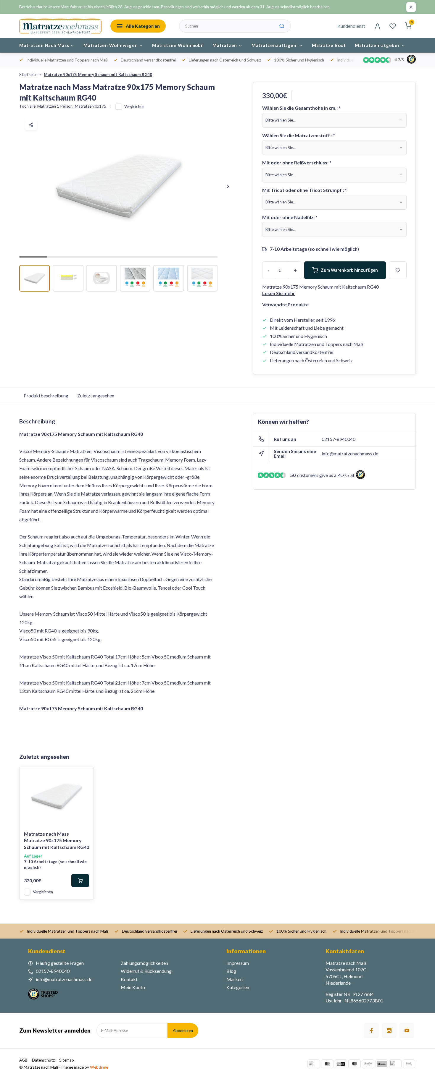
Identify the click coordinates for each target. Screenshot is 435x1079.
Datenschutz (43, 1060)
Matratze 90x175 (90, 106)
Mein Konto (133, 987)
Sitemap (66, 1060)
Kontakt (129, 979)
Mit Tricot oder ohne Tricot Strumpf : (304, 190)
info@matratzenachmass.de (350, 453)
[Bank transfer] (409, 1063)
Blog (231, 971)
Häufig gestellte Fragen (60, 963)
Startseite (28, 74)
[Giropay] (341, 1063)
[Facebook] (371, 1030)
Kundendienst (351, 26)
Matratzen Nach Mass (44, 45)
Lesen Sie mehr (278, 293)
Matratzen (224, 45)
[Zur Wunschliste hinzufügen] (85, 776)
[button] (227, 186)
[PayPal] (313, 1063)
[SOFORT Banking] (368, 1063)
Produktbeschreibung (46, 395)
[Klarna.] (382, 1063)
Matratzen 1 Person (55, 106)
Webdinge (99, 1067)
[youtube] (406, 1030)
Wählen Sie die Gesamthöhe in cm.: (301, 108)
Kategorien (237, 987)
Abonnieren (183, 1030)
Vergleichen (134, 106)
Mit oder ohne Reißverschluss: (296, 162)
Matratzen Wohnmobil (178, 45)
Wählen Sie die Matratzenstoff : (298, 135)
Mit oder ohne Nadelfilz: (290, 217)
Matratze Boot (329, 45)
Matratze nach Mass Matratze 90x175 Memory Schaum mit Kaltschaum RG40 (56, 840)
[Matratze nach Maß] (60, 26)
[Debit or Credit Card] (395, 1063)
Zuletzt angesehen (95, 395)
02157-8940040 (338, 439)
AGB (23, 1060)
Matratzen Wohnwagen (110, 45)
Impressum (237, 963)
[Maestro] (354, 1063)
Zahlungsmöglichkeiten (144, 963)
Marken (234, 979)
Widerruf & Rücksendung (146, 971)
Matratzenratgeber (377, 45)
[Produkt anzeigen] (80, 880)
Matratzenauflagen (275, 45)
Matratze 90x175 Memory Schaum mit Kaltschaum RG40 (98, 74)
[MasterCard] (327, 1063)
